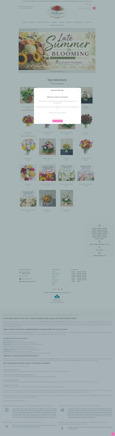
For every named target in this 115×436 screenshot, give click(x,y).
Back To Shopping (57, 121)
